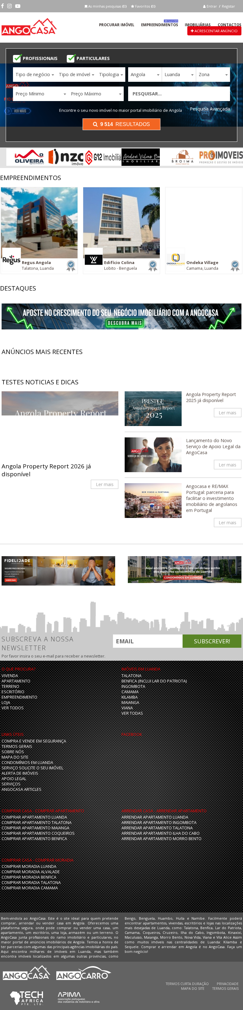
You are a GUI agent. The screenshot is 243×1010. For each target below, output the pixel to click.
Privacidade (228, 983)
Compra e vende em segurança (34, 741)
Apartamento (16, 681)
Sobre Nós (13, 751)
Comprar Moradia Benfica (29, 877)
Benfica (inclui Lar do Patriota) (154, 681)
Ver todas (132, 713)
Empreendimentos (159, 24)
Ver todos (13, 708)
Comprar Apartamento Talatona (37, 822)
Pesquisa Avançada (210, 109)
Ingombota (133, 686)
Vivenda (10, 675)
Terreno (10, 686)
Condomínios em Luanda (27, 762)
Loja (6, 702)
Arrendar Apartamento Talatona (157, 828)
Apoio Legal (14, 778)
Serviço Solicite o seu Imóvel (32, 768)
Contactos (229, 24)
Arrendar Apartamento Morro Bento (162, 838)
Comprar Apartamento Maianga (35, 828)
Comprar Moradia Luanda (29, 866)
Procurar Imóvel (116, 24)
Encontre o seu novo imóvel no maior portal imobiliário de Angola (120, 110)
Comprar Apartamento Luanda (34, 817)
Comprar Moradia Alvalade (31, 872)
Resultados (125, 124)
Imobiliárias (198, 24)
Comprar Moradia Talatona (31, 882)
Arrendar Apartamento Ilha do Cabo (161, 833)
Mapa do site (15, 757)
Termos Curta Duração (187, 983)
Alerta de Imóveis (20, 773)
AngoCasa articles (21, 789)
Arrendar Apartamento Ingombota (159, 822)
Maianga (130, 702)
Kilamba (130, 697)
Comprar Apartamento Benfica (34, 838)
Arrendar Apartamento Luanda (155, 817)
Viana (127, 708)
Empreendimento (19, 697)
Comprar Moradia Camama (30, 888)
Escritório (13, 691)
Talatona (131, 675)
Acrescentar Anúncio (216, 30)
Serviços (11, 784)
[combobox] (34, 74)
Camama (130, 691)
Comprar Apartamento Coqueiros (38, 833)
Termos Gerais (17, 746)
